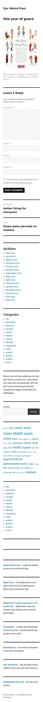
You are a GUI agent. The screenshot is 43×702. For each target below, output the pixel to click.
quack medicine (12, 459)
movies (29, 452)
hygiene (26, 447)
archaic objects (23, 439)
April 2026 (11, 256)
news (8, 349)
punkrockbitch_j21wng (16, 74)
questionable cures (15, 463)
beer (4, 443)
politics (9, 355)
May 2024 (10, 300)
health (17, 447)
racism (31, 464)
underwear (33, 77)
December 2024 (13, 290)
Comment (8, 108)
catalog (9, 329)
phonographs (18, 456)
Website (7, 167)
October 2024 (12, 293)
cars (9, 443)
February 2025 (12, 283)
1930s (20, 77)
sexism (11, 468)
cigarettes (17, 443)
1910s (27, 427)
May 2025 (10, 276)
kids (37, 448)
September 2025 (13, 273)
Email (7, 156)
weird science (21, 472)
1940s (28, 433)
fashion (25, 77)
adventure (10, 322)
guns (5, 448)
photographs (27, 456)
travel (8, 362)
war (14, 473)
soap (17, 468)
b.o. (30, 439)
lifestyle (9, 342)
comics (9, 332)
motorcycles (22, 452)
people (9, 352)
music (35, 452)
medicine (6, 452)
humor (9, 339)
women (6, 79)
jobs (33, 448)
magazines (11, 77)
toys (22, 468)
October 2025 (12, 270)
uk (32, 468)
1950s (7, 438)
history (9, 335)
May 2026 (10, 253)
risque (37, 464)
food (35, 443)
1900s (19, 427)
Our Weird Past (14, 8)
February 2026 (13, 263)
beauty (35, 439)
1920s (7, 433)
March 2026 (11, 260)
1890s (11, 428)
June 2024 (10, 296)
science (9, 359)
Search (6, 407)
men (14, 451)
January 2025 (12, 286)
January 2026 (12, 266)
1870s (5, 428)
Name (6, 144)
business (10, 325)
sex (5, 467)
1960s (15, 439)
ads (4, 77)
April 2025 (11, 280)
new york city (8, 456)
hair (10, 448)
